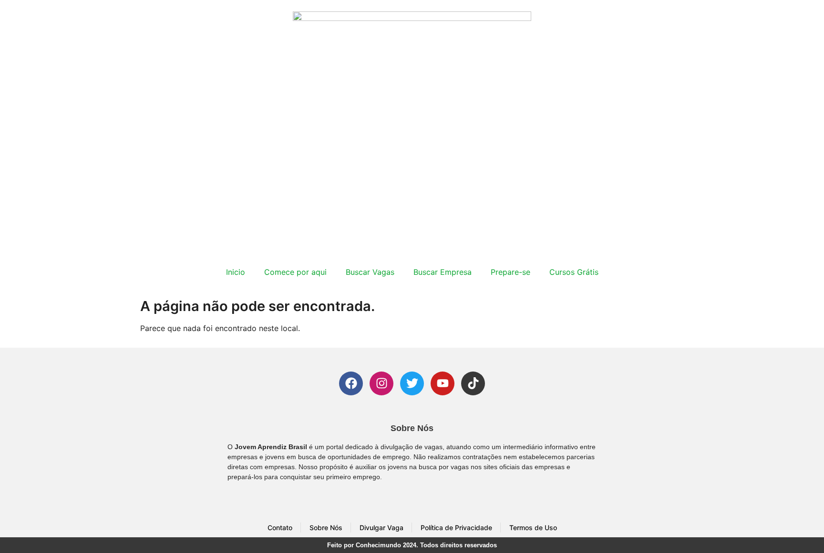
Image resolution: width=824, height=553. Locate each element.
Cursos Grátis (573, 272)
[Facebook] (351, 383)
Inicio (235, 272)
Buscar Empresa (442, 272)
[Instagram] (381, 383)
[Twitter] (412, 383)
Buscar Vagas (370, 272)
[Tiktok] (473, 383)
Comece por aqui (295, 272)
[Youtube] (442, 383)
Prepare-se (510, 272)
